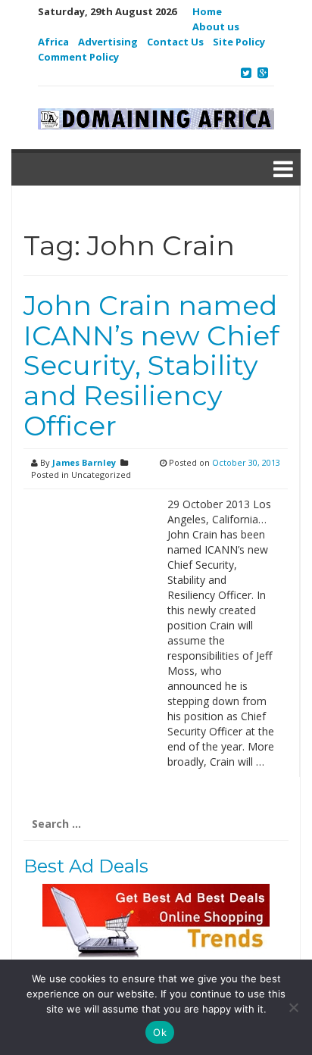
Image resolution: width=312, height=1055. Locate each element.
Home (207, 11)
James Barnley (84, 462)
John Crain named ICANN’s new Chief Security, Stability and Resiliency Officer (151, 365)
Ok (160, 1032)
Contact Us (175, 41)
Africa (53, 41)
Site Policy (239, 41)
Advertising (108, 41)
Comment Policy (78, 57)
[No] (293, 1007)
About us (215, 26)
